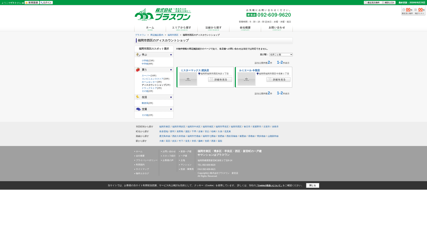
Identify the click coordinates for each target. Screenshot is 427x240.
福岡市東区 (164, 126)
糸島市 (275, 126)
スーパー (146, 75)
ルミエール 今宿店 (249, 70)
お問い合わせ (169, 151)
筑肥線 (221, 136)
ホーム (139, 151)
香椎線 (251, 136)
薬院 (187, 131)
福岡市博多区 (178, 126)
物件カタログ (142, 173)
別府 (207, 141)
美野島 (180, 131)
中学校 (145, 63)
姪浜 (174, 141)
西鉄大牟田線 (178, 136)
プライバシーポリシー (147, 160)
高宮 (168, 141)
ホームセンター (149, 82)
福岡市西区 (236, 126)
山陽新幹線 (273, 136)
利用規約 (140, 164)
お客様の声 (168, 160)
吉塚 (200, 131)
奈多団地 (163, 131)
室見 (187, 141)
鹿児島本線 (164, 136)
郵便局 (145, 103)
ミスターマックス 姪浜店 (195, 70)
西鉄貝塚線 (232, 136)
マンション (186, 164)
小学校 (145, 60)
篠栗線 (243, 136)
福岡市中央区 (193, 126)
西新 (213, 141)
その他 (145, 91)
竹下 (181, 141)
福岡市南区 (208, 126)
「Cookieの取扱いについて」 (269, 185)
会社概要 (140, 155)
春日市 (247, 126)
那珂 (172, 131)
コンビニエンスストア (152, 79)
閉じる (312, 185)
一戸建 (184, 155)
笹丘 (207, 131)
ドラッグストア (149, 88)
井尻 (194, 141)
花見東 (227, 131)
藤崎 (200, 141)
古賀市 (266, 126)
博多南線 (261, 136)
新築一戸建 (186, 151)
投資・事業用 (187, 169)
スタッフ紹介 (169, 155)
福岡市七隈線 (209, 136)
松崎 (213, 131)
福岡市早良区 (222, 126)
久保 (220, 131)
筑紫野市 (257, 126)
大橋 (161, 141)
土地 (183, 160)
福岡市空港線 (193, 136)
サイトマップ (142, 169)
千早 (194, 131)
